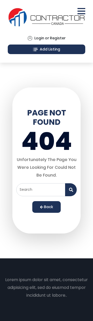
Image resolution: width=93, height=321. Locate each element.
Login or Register (50, 38)
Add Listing (49, 49)
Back (48, 206)
